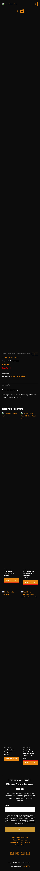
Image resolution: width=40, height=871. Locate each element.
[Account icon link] (17, 11)
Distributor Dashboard (20, 838)
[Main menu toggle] (36, 4)
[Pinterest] (23, 853)
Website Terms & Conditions (20, 842)
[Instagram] (17, 853)
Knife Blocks (15, 358)
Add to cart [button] (30, 582)
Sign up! (20, 829)
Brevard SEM (25, 866)
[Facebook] (12, 853)
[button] (11, 580)
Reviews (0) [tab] (6, 385)
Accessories (11, 354)
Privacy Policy (20, 845)
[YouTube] (28, 853)
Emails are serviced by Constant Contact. (25, 822)
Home (4, 354)
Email (7, 805)
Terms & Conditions (20, 840)
